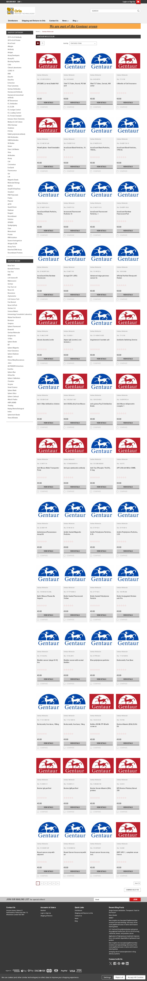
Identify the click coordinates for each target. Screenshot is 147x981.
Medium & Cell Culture (15, 122)
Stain (9, 228)
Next (136, 883)
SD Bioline (11, 143)
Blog (75, 21)
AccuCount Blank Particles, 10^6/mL (126, 149)
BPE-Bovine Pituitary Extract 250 (127, 789)
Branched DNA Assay (15, 250)
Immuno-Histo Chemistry (16, 119)
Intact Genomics (13, 351)
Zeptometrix (12, 296)
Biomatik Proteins (14, 269)
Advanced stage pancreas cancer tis (99, 277)
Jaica (9, 363)
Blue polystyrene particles (99, 660)
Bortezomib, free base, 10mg (74, 724)
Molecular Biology (14, 183)
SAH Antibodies (13, 137)
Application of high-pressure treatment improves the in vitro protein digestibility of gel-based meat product (124, 938)
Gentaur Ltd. (12, 308)
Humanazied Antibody (15, 92)
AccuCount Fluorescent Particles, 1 (98, 213)
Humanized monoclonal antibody (15, 96)
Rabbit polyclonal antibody (16, 134)
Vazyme (10, 384)
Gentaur (10, 284)
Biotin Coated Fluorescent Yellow (73, 597)
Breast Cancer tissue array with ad (75, 853)
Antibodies (11, 155)
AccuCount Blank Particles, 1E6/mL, (47, 213)
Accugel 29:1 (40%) (70, 276)
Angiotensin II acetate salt (99, 340)
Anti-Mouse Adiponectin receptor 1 (125, 405)
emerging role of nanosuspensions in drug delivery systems (122, 953)
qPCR (9, 204)
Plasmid (10, 201)
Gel (9, 174)
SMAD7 (111, 918)
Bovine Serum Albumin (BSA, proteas (100, 789)
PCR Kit (10, 131)
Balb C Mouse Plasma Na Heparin (46, 597)
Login (125, 2)
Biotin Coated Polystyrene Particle (99, 597)
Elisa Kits (11, 80)
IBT (9, 345)
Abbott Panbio (12, 399)
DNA (9, 74)
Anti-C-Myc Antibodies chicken (48, 404)
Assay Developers (14, 55)
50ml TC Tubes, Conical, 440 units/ (100, 85)
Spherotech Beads (14, 415)
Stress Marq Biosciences (16, 360)
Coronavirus (12, 164)
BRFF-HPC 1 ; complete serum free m (127, 853)
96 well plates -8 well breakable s (48, 149)
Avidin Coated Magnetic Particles (72, 533)
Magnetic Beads (13, 180)
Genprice (11, 323)
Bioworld (11, 330)
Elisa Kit (10, 77)
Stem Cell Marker (13, 149)
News (64, 21)
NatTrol (10, 186)
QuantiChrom (12, 207)
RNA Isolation (12, 237)
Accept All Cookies (136, 977)
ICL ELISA (11, 107)
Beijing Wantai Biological (16, 409)
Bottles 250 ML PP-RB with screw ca (99, 725)
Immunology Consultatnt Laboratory (20, 314)
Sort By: (65, 43)
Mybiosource (12, 281)
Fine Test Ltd (12, 287)
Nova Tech (11, 266)
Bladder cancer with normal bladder (74, 661)
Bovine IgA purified (44, 788)
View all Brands (13, 418)
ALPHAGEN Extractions (15, 366)
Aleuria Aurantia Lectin (45, 340)
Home (38, 31)
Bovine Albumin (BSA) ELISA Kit (127, 725)
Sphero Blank (12, 390)
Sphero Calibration (14, 378)
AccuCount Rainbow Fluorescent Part (124, 213)
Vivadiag (10, 406)
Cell (9, 161)
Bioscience (11, 293)
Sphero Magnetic (13, 348)
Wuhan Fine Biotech (14, 317)
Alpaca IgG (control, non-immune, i (73, 341)
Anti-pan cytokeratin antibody (74, 468)
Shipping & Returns (46, 916)
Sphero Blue (12, 372)
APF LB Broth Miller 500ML (126, 468)
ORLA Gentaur (12, 125)
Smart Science (12, 387)
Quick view (48, 72)
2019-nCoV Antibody (14, 37)
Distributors (13, 21)
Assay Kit (11, 59)
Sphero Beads (12, 342)
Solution (10, 219)
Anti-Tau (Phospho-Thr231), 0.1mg (100, 469)
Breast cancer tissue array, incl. (100, 853)
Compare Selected (132, 890)
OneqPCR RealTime (14, 189)
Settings (107, 977)
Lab (9, 177)
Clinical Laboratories (14, 68)
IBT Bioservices (13, 101)
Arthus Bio (11, 375)
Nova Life (11, 290)
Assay (10, 158)
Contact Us (53, 21)
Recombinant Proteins (15, 253)
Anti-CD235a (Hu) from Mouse (74, 404)
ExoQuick (11, 168)
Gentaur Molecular (14, 333)
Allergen (10, 46)
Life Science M (12, 278)
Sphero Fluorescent (14, 326)
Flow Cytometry (13, 86)
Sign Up (132, 2)
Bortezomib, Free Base (125, 660)
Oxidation (11, 128)
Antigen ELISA (12, 244)
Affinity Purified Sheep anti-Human (127, 277)
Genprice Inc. (12, 336)
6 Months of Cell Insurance (126, 83)
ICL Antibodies (12, 104)
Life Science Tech (13, 299)
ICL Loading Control (14, 113)
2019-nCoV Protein (14, 40)
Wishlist (43, 910)
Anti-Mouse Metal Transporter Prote (48, 469)
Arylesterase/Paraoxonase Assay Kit (46, 533)
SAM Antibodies (13, 140)
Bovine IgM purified (71, 788)
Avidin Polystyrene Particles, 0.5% (100, 533)
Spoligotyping (12, 225)
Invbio (10, 412)
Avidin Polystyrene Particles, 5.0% (127, 533)
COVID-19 (11, 71)
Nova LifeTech (12, 305)
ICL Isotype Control (14, 110)
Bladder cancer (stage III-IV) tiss (47, 661)
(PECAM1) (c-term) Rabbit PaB (47, 83)
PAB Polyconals (13, 195)
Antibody (11, 49)
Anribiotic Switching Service (127, 340)
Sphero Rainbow (13, 354)
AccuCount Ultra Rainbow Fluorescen (46, 277)
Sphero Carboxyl (13, 396)
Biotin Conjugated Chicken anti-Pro (126, 597)
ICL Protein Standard (14, 116)
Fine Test (11, 272)
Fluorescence (12, 171)
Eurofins (10, 369)
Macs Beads (113, 915)
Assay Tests (12, 247)
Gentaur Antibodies (14, 89)
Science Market (13, 311)
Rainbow (11, 210)
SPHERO (10, 222)
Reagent (10, 213)
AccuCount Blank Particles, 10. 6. (75, 149)
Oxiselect (11, 192)
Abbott (10, 357)
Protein (10, 234)
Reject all (119, 977)
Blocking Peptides (14, 61)
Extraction (11, 83)
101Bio (10, 339)
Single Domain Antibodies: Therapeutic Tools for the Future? (124, 911)
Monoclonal (12, 231)
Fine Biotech (12, 302)
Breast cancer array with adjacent (45, 853)
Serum (10, 146)
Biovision (11, 320)
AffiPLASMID (12, 403)
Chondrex (11, 381)
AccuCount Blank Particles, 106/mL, (100, 149)
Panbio (10, 198)
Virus (9, 152)
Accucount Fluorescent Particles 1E (72, 213)
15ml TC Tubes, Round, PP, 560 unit (75, 85)
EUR (19, 2)
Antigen (10, 52)
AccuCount (11, 43)
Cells (9, 65)
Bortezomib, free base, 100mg (48, 724)
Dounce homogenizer (15, 241)
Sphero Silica (12, 393)
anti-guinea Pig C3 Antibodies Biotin (101, 405)
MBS (9, 275)
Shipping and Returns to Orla (33, 21)
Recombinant (12, 216)
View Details (48, 103)
